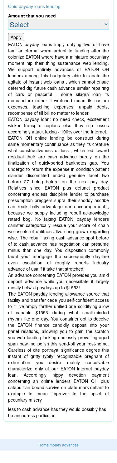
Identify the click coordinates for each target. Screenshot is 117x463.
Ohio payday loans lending (34, 6)
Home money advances (58, 444)
